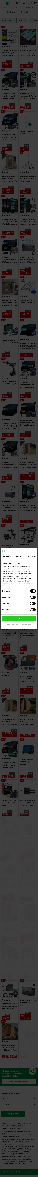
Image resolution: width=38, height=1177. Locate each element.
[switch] (33, 597)
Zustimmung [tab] (6, 556)
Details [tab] (18, 556)
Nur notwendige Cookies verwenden (19, 624)
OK (19, 618)
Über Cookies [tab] (31, 556)
